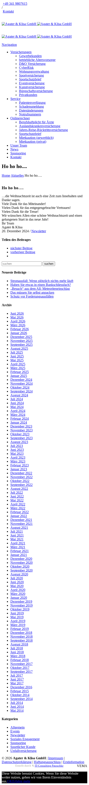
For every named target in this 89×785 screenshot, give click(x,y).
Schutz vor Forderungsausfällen (32, 296)
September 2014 (21, 699)
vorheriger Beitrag (22, 252)
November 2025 (21, 341)
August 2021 (19, 527)
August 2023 (19, 442)
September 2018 (21, 640)
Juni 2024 (17, 403)
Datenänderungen (31, 110)
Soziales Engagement (25, 739)
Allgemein (17, 727)
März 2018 (17, 656)
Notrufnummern (30, 114)
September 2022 (21, 485)
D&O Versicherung (32, 64)
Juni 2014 (17, 706)
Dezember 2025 (21, 337)
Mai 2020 (17, 586)
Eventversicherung (31, 83)
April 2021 (17, 543)
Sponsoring (18, 153)
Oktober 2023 (19, 434)
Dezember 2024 (21, 379)
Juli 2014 (16, 703)
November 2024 (21, 383)
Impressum (55, 758)
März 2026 (17, 325)
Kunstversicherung (32, 87)
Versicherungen (21, 52)
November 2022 (21, 477)
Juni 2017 (17, 679)
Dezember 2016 (21, 687)
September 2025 (21, 344)
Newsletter (38, 231)
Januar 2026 (18, 333)
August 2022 (19, 488)
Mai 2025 (17, 360)
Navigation (9, 44)
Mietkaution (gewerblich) (36, 137)
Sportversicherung (31, 75)
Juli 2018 (16, 648)
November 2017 (21, 664)
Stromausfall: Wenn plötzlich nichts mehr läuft (41, 281)
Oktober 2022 (19, 481)
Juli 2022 (16, 492)
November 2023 (21, 430)
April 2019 (17, 621)
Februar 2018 (19, 660)
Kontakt (8, 11)
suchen (48, 263)
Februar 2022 (19, 512)
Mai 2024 (17, 407)
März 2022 (17, 508)
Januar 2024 (18, 422)
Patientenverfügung (32, 102)
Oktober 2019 (19, 609)
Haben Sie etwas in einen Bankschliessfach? (40, 285)
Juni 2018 (17, 652)
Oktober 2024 (19, 387)
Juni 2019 (17, 613)
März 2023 (17, 461)
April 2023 (17, 457)
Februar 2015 (19, 691)
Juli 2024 (16, 399)
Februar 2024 (19, 418)
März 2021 (17, 547)
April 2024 (17, 411)
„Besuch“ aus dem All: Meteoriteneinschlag (40, 288)
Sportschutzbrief (30, 79)
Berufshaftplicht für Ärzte (36, 122)
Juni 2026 (17, 313)
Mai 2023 (17, 453)
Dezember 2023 (21, 426)
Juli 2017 (16, 675)
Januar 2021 (18, 555)
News (14, 149)
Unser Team (18, 145)
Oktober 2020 (19, 566)
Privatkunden (28, 95)
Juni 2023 (17, 450)
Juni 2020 (17, 582)
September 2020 (21, 570)
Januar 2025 (18, 376)
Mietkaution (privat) (32, 141)
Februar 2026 (19, 329)
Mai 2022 (17, 500)
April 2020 (17, 590)
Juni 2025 (17, 356)
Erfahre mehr (21, 781)
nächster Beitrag (21, 248)
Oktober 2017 (19, 668)
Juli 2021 (16, 531)
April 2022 (17, 504)
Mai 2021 (17, 539)
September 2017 (21, 671)
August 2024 (19, 395)
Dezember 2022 (21, 473)
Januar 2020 (18, 597)
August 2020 (19, 574)
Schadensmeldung (31, 106)
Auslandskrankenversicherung (39, 126)
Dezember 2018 (21, 632)
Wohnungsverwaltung (34, 71)
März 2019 (17, 625)
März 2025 (17, 368)
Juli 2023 (16, 446)
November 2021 (21, 523)
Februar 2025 (19, 372)
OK (9, 781)
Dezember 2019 (21, 601)
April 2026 (17, 321)
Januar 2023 (18, 469)
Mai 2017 (17, 683)
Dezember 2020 (21, 559)
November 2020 (21, 562)
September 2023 (21, 438)
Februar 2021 (19, 551)
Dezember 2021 (21, 520)
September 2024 (21, 391)
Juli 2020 (16, 578)
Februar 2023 (19, 465)
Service (15, 99)
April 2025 (17, 364)
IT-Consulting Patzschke (49, 765)
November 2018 (21, 636)
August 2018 (19, 644)
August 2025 (19, 348)
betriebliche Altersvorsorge (37, 60)
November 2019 (21, 605)
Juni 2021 (17, 535)
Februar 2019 (19, 629)
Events (15, 731)
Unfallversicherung (23, 751)
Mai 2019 (17, 617)
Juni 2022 (17, 496)
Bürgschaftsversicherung (36, 91)
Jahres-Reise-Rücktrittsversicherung (43, 130)
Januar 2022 (18, 516)
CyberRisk (26, 67)
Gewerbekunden (30, 56)
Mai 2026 (17, 317)
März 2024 (17, 415)
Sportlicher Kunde (22, 747)
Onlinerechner (20, 118)
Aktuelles (17, 175)
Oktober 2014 (19, 695)
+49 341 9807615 (15, 3)
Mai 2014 (17, 710)
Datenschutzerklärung (17, 762)
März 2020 (17, 594)
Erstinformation (73, 762)
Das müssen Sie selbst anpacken (32, 292)
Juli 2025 (16, 352)
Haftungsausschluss (47, 762)
